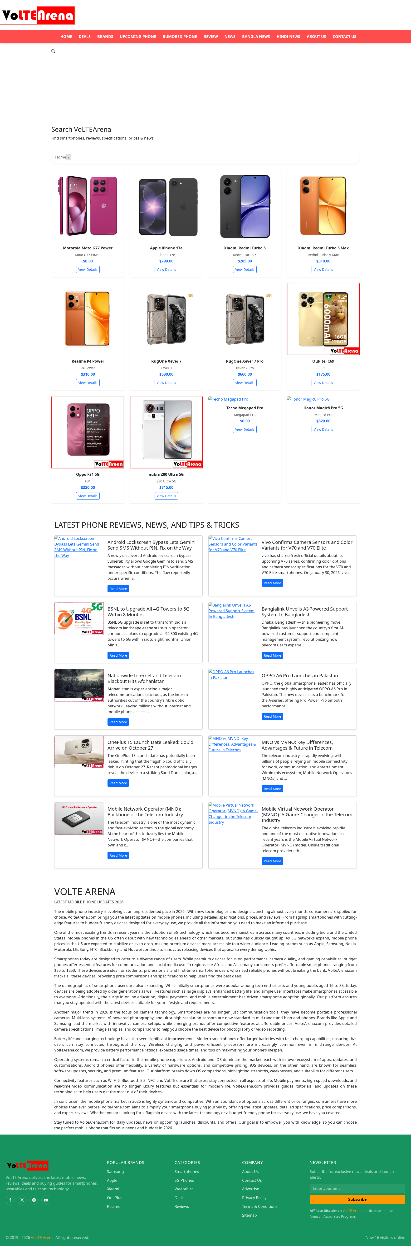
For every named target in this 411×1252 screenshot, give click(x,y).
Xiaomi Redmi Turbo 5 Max (323, 248)
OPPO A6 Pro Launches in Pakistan (300, 675)
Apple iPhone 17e (166, 248)
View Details (88, 269)
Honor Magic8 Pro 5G (323, 408)
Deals (85, 36)
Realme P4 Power (88, 361)
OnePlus (114, 1197)
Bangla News (256, 36)
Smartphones (187, 1171)
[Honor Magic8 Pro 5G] (323, 399)
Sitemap (249, 1215)
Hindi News (288, 36)
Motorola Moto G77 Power (88, 248)
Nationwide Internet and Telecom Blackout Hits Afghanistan (144, 678)
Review (211, 36)
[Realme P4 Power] (87, 319)
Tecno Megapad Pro (244, 408)
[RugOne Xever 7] (166, 319)
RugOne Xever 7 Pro (245, 361)
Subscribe (357, 1199)
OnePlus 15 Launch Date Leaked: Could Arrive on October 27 (150, 745)
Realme (113, 1206)
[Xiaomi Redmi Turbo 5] (244, 205)
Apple (112, 1180)
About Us (316, 36)
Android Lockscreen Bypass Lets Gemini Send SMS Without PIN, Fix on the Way (152, 545)
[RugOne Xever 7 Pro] (244, 319)
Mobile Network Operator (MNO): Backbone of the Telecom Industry (145, 812)
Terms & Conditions (260, 1206)
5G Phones (184, 1180)
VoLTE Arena (352, 1210)
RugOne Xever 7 (166, 361)
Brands (105, 36)
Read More (118, 588)
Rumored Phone (180, 36)
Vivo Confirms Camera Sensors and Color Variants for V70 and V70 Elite (307, 545)
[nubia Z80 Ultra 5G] (166, 432)
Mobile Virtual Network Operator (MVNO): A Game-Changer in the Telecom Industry (307, 814)
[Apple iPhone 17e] (166, 205)
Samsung (115, 1171)
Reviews (182, 1206)
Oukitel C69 (323, 361)
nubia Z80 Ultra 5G (166, 474)
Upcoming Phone (138, 36)
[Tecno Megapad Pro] (244, 399)
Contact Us (344, 36)
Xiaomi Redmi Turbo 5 (245, 248)
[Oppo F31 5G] (87, 432)
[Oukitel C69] (323, 319)
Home (66, 36)
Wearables (184, 1188)
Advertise (250, 1188)
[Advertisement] (205, 89)
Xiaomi (113, 1188)
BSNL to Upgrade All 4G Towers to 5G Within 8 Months (149, 612)
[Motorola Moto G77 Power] (87, 205)
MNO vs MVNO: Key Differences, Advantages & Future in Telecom (297, 745)
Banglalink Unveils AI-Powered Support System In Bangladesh (305, 612)
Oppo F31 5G (88, 474)
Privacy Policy (254, 1197)
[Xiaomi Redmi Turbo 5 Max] (323, 205)
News (230, 36)
